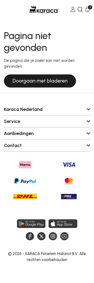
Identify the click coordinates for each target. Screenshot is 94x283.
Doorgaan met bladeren (40, 81)
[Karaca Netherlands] (37, 9)
